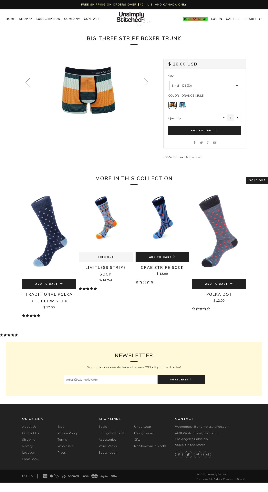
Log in (216, 19)
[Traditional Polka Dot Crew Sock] (49, 235)
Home (10, 19)
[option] (87, 91)
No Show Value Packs (150, 446)
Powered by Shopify (234, 478)
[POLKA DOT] (219, 235)
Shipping (28, 439)
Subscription (48, 19)
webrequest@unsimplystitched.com (202, 426)
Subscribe (179, 379)
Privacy (27, 446)
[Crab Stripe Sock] (162, 221)
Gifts (137, 439)
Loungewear (143, 433)
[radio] (172, 105)
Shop (23, 19)
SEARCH (253, 18)
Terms (62, 439)
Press (61, 452)
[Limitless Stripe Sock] (106, 221)
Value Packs (108, 446)
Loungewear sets (111, 433)
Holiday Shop (195, 19)
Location (28, 452)
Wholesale (65, 446)
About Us (29, 426)
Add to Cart (160, 257)
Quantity (174, 118)
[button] (31, 315)
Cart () (233, 19)
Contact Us (30, 433)
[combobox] (205, 85)
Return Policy (67, 433)
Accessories (107, 439)
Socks (103, 426)
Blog (61, 426)
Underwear (142, 426)
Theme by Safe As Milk (209, 478)
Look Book (30, 459)
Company (72, 19)
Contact (92, 19)
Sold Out (106, 257)
